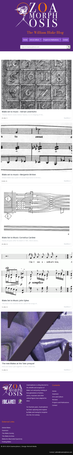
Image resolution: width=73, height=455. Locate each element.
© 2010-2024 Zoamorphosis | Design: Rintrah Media (18, 446)
